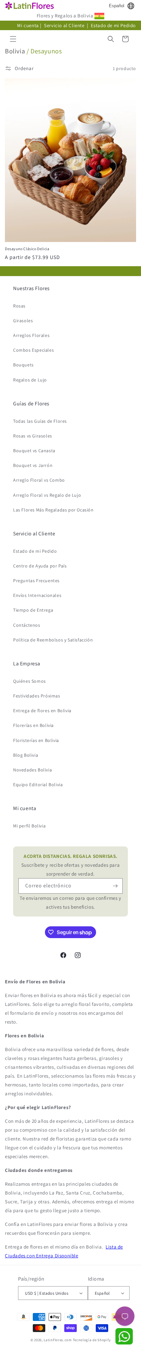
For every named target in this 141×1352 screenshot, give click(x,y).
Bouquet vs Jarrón (32, 465)
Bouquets (23, 365)
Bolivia (15, 51)
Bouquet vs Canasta (34, 451)
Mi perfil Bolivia (29, 826)
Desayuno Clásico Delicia (27, 248)
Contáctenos (26, 625)
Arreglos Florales (31, 335)
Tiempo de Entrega (33, 610)
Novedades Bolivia (32, 770)
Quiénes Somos (29, 681)
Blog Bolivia (25, 755)
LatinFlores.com (58, 1340)
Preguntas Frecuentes (36, 580)
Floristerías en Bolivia (36, 740)
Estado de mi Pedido (113, 25)
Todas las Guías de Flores (40, 421)
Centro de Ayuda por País (40, 566)
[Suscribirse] (115, 886)
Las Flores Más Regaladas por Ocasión (53, 510)
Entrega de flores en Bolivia (42, 710)
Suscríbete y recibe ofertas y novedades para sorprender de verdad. (70, 865)
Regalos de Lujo (30, 380)
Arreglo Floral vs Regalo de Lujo (47, 495)
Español (116, 5)
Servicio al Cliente (65, 25)
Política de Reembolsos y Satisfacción (53, 640)
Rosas (19, 306)
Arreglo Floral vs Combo (39, 480)
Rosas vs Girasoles (32, 436)
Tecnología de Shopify (92, 1340)
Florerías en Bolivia (33, 725)
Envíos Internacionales (37, 595)
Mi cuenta (28, 25)
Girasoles (23, 321)
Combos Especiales (33, 350)
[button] (13, 39)
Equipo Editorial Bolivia (38, 784)
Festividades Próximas (36, 696)
